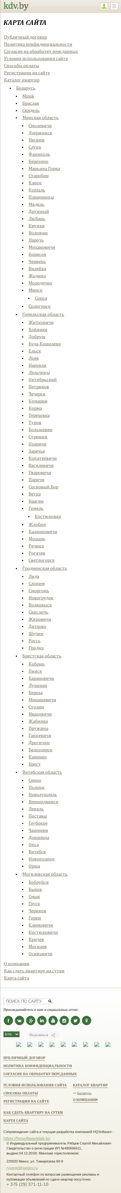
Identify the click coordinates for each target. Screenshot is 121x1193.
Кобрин (37, 663)
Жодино (37, 275)
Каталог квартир (21, 79)
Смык (34, 896)
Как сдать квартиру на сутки (34, 970)
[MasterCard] (63, 1046)
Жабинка (38, 721)
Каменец (38, 756)
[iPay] (52, 1046)
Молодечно (40, 282)
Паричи (36, 479)
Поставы (38, 815)
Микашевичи (42, 699)
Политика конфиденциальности (38, 44)
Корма (35, 408)
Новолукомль (43, 794)
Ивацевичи (40, 713)
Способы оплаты (21, 65)
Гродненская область (44, 568)
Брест (35, 764)
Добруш (37, 336)
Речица (36, 545)
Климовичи (41, 925)
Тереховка (39, 415)
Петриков (39, 386)
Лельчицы (39, 372)
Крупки (37, 225)
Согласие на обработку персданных (41, 51)
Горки (35, 917)
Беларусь (25, 87)
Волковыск (40, 604)
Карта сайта (16, 977)
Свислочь (38, 612)
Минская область (40, 117)
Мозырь (37, 538)
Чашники (38, 830)
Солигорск (40, 306)
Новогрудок (41, 597)
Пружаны (38, 728)
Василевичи (41, 465)
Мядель (36, 204)
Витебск (37, 851)
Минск (36, 289)
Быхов (35, 889)
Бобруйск (39, 882)
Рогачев (37, 552)
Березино (38, 161)
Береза (36, 692)
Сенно (35, 780)
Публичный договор (25, 36)
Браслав (30, 103)
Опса (34, 844)
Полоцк (36, 787)
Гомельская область (43, 314)
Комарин (38, 400)
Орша (34, 865)
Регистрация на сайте (27, 72)
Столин (36, 706)
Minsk (28, 96)
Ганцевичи (40, 735)
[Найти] (50, 1001)
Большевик (40, 429)
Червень (37, 261)
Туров (35, 422)
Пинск (35, 671)
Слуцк (35, 147)
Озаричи (38, 443)
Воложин (38, 232)
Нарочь (36, 239)
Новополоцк (42, 858)
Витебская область (42, 772)
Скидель (31, 110)
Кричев (36, 939)
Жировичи (40, 619)
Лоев (34, 358)
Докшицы (39, 837)
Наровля (37, 365)
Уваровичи (40, 472)
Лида (34, 576)
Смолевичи (40, 125)
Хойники (38, 329)
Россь (35, 640)
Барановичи (41, 678)
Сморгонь (39, 590)
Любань (37, 218)
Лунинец (38, 685)
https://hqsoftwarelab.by (26, 1138)
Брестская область (41, 655)
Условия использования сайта (36, 58)
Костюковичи (43, 932)
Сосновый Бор (43, 486)
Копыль (37, 189)
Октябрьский (43, 379)
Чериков (37, 910)
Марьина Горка (44, 168)
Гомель (36, 508)
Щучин (36, 633)
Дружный (39, 211)
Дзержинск (40, 132)
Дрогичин (39, 742)
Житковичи (41, 322)
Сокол (41, 298)
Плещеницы (41, 197)
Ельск (35, 350)
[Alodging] (18, 1046)
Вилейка (37, 268)
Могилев (38, 946)
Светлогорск (42, 560)
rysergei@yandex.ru (22, 1168)
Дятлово (37, 626)
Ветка (35, 493)
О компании (16, 963)
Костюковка (48, 516)
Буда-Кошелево (45, 343)
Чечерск (37, 393)
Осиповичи (40, 953)
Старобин (39, 175)
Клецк (35, 182)
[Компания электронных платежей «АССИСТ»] (40, 1046)
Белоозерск (40, 749)
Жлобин (37, 524)
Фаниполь (39, 154)
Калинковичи (43, 531)
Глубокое (38, 823)
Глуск (34, 903)
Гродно (36, 647)
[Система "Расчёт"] (29, 1046)
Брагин (36, 501)
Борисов (37, 254)
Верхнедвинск (43, 801)
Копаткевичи (43, 458)
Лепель (36, 808)
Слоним (37, 583)
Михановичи (42, 247)
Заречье (37, 451)
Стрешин (38, 436)
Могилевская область (45, 874)
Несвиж (37, 139)
